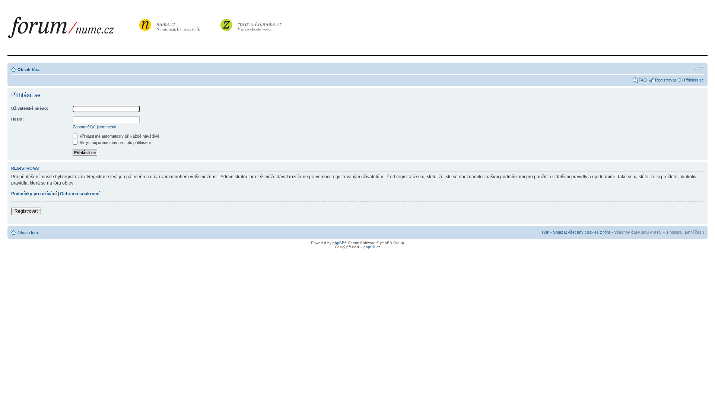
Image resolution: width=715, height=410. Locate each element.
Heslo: (17, 119)
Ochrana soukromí (79, 193)
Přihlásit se (694, 80)
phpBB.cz (371, 247)
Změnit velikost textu (698, 68)
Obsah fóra (28, 69)
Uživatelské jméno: (29, 108)
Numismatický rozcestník (178, 26)
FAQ (643, 80)
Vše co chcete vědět (260, 26)
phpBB (338, 243)
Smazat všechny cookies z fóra (581, 232)
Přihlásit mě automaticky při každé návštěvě (119, 136)
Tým (545, 232)
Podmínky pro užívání (34, 193)
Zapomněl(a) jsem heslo (94, 127)
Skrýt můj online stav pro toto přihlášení (115, 142)
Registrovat (665, 80)
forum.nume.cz (72, 29)
